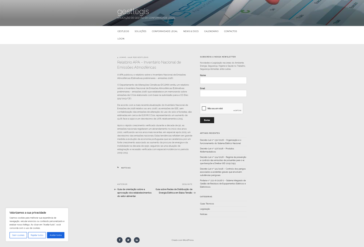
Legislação (205, 209)
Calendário (211, 31)
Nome (203, 75)
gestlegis (133, 11)
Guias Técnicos (207, 204)
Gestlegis (123, 31)
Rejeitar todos (37, 235)
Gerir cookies (18, 235)
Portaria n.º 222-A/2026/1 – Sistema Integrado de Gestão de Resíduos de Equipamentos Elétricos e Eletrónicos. (223, 183)
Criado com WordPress (183, 240)
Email (202, 88)
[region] (37, 224)
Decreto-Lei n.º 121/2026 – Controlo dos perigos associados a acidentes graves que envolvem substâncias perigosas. (223, 172)
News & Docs (191, 31)
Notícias (126, 168)
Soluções (140, 31)
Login (120, 38)
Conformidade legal (165, 31)
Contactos (230, 31)
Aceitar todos (56, 235)
